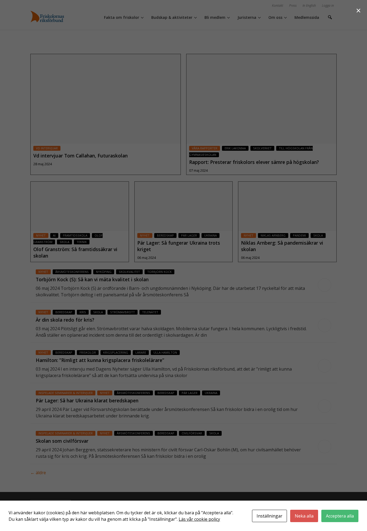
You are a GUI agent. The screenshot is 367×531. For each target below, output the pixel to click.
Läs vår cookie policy (199, 519)
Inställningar (269, 516)
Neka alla (304, 516)
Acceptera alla (340, 516)
